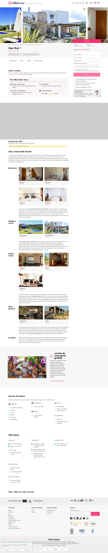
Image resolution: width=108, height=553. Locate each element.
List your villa (11, 518)
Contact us (10, 512)
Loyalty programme (12, 526)
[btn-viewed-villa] (91, 3)
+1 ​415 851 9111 (78, 91)
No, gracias (17, 550)
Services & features (38, 60)
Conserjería (11, 516)
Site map (10, 515)
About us (10, 510)
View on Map (15, 50)
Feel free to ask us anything (14, 74)
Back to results (13, 60)
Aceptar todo (27, 550)
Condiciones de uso (51, 510)
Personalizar (7, 550)
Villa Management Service (14, 520)
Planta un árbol (12, 521)
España (33, 512)
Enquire (87, 74)
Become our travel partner (14, 528)
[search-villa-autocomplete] (83, 3)
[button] (38, 151)
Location (29, 60)
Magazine (10, 523)
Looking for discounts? (95, 513)
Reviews (22, 60)
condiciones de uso (84, 69)
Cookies (49, 513)
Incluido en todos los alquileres (57, 380)
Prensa (10, 525)
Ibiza (10, 50)
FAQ (9, 513)
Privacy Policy (50, 512)
